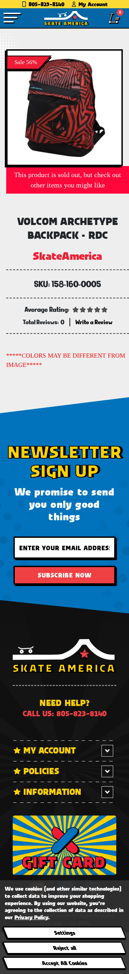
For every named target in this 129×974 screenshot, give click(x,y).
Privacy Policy (31, 917)
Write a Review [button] (93, 322)
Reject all (64, 948)
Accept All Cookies (64, 963)
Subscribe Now (65, 575)
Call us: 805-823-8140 (65, 713)
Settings (64, 932)
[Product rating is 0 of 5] (90, 309)
